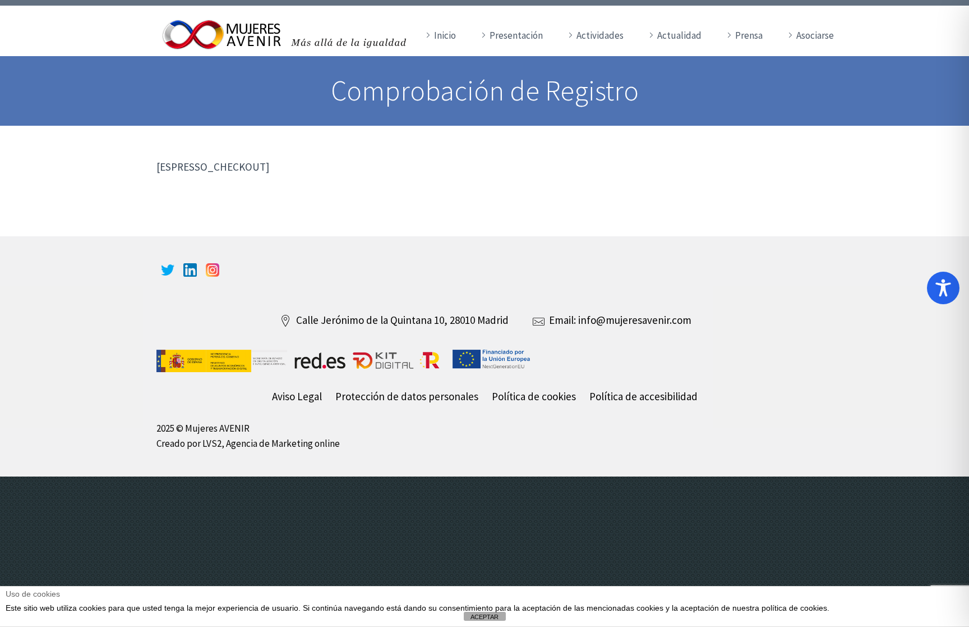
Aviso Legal (297, 396)
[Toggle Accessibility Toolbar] (943, 288)
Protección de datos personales (406, 396)
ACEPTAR (484, 617)
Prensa (749, 35)
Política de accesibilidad (643, 396)
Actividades (600, 35)
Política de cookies (534, 396)
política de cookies (794, 607)
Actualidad (679, 35)
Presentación (516, 35)
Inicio (445, 35)
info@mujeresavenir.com (634, 320)
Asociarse (815, 35)
